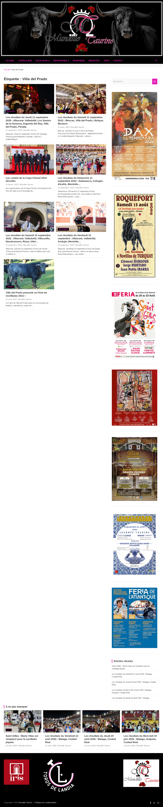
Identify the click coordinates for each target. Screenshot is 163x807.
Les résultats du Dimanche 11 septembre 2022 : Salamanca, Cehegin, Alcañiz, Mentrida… (80, 181)
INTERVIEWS (79, 61)
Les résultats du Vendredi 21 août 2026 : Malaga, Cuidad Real (61, 739)
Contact (118, 61)
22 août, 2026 (11, 746)
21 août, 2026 (50, 746)
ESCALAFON (41, 61)
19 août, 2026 (129, 746)
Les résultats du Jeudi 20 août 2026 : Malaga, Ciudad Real (100, 739)
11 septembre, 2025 (14, 130)
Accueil (10, 61)
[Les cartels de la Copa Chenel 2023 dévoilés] (29, 159)
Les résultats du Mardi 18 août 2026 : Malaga (130, 698)
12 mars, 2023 (64, 127)
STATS (107, 61)
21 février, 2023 (12, 184)
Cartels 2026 (25, 61)
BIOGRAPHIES (60, 61)
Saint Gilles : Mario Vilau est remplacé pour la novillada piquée (22, 739)
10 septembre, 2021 (66, 245)
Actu (8, 730)
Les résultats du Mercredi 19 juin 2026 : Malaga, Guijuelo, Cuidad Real (140, 739)
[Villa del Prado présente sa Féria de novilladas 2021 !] (29, 274)
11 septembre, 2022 (14, 245)
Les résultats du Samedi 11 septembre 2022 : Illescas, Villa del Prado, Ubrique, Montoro (81, 120)
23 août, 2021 (11, 299)
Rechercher (154, 81)
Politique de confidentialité (45, 802)
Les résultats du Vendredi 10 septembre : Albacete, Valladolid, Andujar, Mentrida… (77, 238)
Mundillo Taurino (30, 130)
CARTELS (10, 172)
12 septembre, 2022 (66, 188)
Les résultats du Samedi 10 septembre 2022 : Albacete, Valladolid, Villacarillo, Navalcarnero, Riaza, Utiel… (28, 238)
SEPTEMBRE (63, 172)
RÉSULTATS (94, 61)
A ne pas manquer (17, 706)
